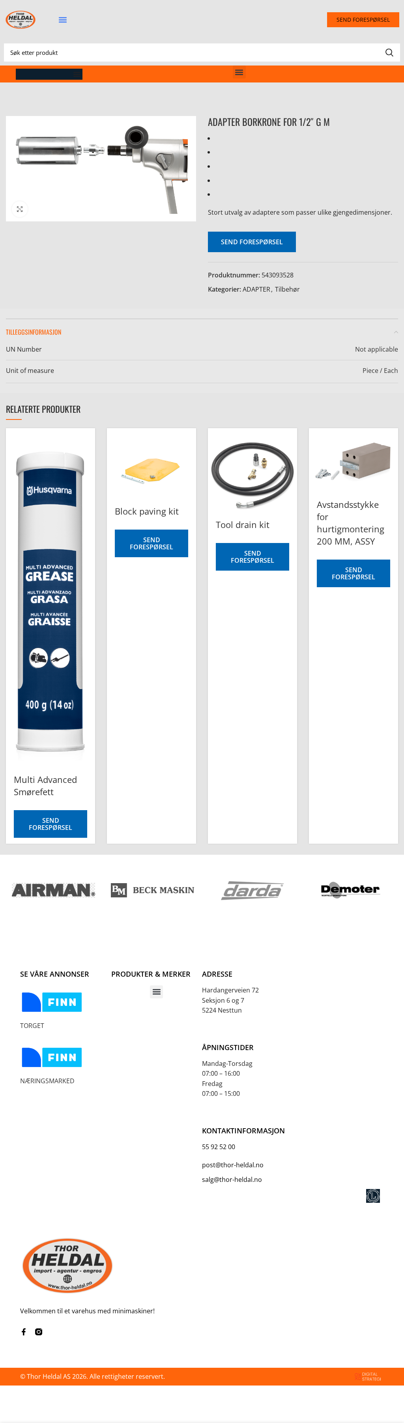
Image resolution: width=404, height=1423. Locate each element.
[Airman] (53, 890)
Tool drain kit (242, 524)
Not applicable (376, 349)
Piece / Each (380, 370)
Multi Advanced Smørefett (45, 785)
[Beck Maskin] (152, 890)
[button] (62, 19)
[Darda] (251, 890)
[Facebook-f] (23, 1331)
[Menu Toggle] (77, 74)
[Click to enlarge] (20, 209)
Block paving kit (147, 511)
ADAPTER (256, 289)
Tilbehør (287, 289)
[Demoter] (350, 890)
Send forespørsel (252, 242)
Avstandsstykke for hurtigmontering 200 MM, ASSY (350, 522)
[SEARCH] (389, 52)
